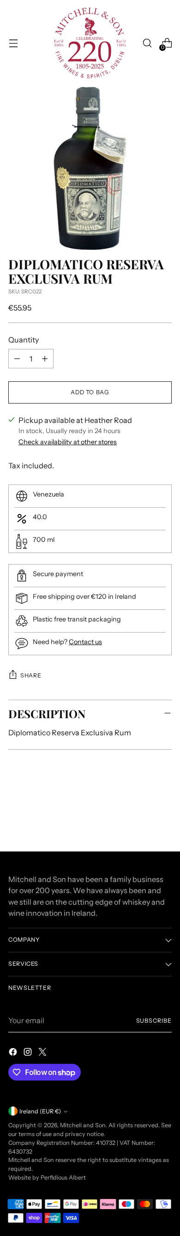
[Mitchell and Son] (90, 43)
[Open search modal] (147, 43)
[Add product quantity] (44, 358)
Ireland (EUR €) (40, 1111)
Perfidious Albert (63, 1177)
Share (30, 675)
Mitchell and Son (83, 1125)
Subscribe (154, 1020)
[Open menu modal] (13, 43)
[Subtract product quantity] (17, 358)
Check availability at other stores (67, 442)
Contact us (85, 642)
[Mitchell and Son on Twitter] (43, 1053)
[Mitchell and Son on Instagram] (28, 1053)
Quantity (23, 339)
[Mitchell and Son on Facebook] (13, 1053)
